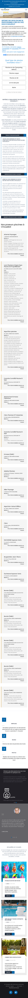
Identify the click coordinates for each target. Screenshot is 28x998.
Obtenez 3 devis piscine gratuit (12, 135)
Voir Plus (8, 895)
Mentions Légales (10, 986)
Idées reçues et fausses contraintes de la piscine (14, 919)
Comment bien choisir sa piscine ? (13, 957)
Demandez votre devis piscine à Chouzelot (13, 217)
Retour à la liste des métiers (14, 92)
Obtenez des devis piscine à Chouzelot (13, 174)
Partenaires (19, 986)
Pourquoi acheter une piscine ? (13, 880)
